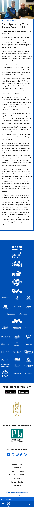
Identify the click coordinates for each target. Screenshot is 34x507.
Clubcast (28, 495)
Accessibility (17, 478)
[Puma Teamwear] (17, 273)
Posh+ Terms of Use (17, 471)
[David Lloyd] (17, 337)
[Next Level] (17, 307)
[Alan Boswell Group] (5, 327)
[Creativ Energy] (17, 373)
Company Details (17, 482)
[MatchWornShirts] (17, 359)
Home (2, 499)
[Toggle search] (30, 504)
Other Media (16, 495)
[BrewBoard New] (28, 359)
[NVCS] (28, 352)
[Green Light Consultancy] (17, 344)
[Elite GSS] (5, 337)
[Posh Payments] (5, 365)
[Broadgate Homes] (17, 366)
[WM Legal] (5, 344)
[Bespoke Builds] (28, 307)
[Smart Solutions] (5, 307)
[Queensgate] (28, 344)
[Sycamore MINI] (23, 314)
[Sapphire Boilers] (17, 352)
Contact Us (17, 485)
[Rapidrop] (5, 373)
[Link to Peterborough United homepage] (9, 504)
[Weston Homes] (17, 255)
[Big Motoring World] (28, 366)
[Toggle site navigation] (3, 504)
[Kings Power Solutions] (17, 282)
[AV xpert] (5, 359)
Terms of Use (17, 468)
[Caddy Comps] (28, 337)
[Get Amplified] (28, 373)
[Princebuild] (5, 297)
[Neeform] (5, 352)
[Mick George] (17, 264)
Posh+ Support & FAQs (17, 475)
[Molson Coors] (28, 327)
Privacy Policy (17, 464)
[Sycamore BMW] (11, 314)
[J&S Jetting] (17, 328)
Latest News (7, 499)
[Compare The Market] (28, 297)
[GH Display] (17, 297)
